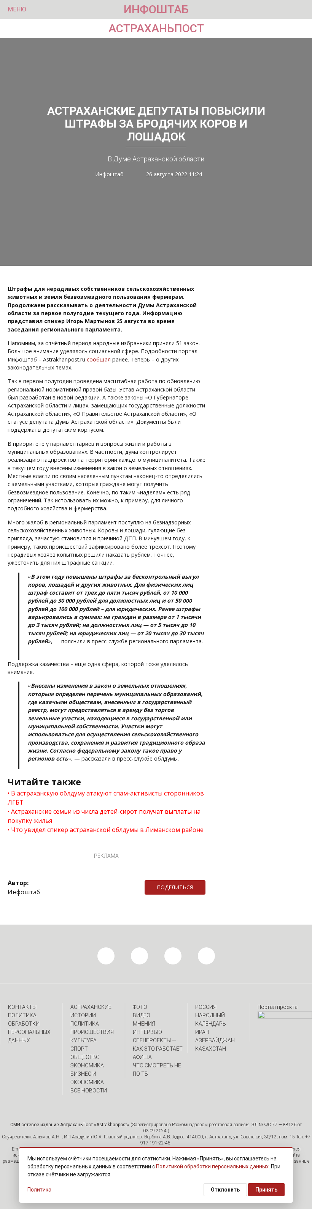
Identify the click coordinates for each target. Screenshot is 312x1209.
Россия (205, 1007)
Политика (84, 1024)
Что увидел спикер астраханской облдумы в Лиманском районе (107, 829)
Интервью (147, 1032)
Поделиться (175, 887)
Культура (83, 1040)
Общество (85, 1057)
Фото (140, 1007)
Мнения (144, 1024)
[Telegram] (209, 887)
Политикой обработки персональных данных (212, 1166)
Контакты (22, 1007)
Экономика (87, 1065)
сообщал (99, 359)
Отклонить (225, 1190)
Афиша (142, 1057)
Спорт (79, 1049)
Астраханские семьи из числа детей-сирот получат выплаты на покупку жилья (104, 816)
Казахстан (210, 1049)
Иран (202, 1032)
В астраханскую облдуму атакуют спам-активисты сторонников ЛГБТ (106, 798)
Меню (17, 9)
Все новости (88, 1090)
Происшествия (92, 1032)
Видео (141, 1015)
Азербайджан (215, 1040)
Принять (266, 1190)
